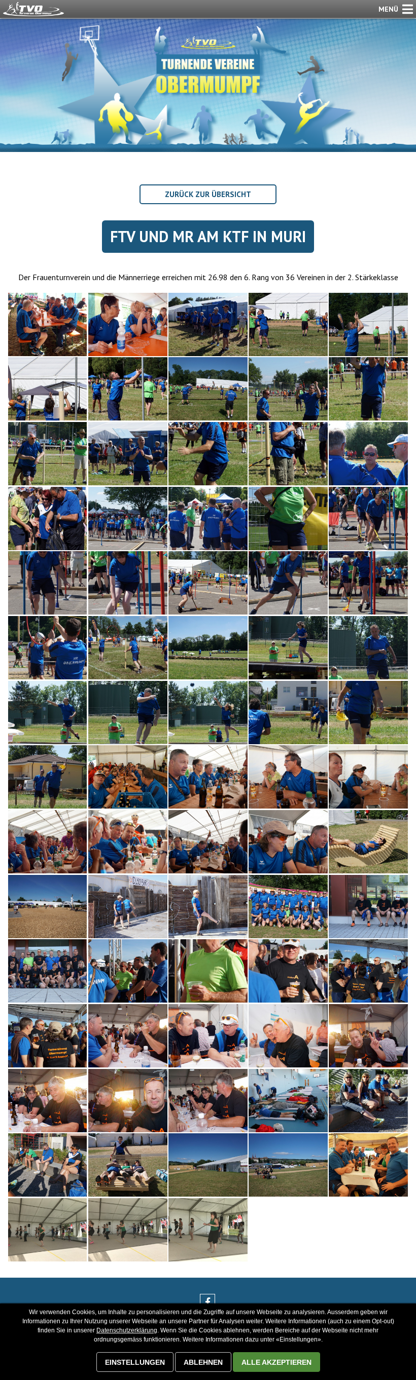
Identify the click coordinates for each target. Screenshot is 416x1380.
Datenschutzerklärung (126, 1330)
